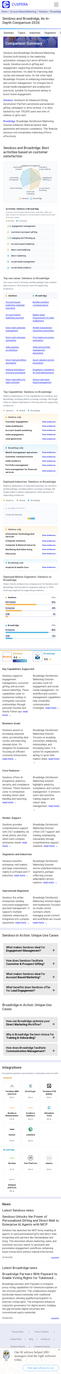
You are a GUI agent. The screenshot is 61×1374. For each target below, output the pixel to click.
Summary (9, 32)
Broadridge (9, 121)
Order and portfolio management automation (41, 350)
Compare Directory (42, 1346)
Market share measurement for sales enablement (43, 317)
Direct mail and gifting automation (16, 361)
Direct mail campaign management (15, 329)
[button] (56, 4)
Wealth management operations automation (43, 329)
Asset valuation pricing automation (43, 361)
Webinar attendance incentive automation (15, 371)
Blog (31, 1339)
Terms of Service (41, 1332)
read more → (52, 707)
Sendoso (43, 11)
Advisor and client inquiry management (42, 381)
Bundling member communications (41, 303)
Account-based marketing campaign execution (15, 305)
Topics (21, 32)
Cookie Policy (15, 1339)
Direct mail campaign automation (15, 339)
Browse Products (18, 1346)
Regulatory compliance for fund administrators (43, 371)
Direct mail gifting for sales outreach (15, 381)
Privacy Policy (17, 1332)
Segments (50, 32)
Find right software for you (41, 1368)
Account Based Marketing (23, 11)
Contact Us (45, 1339)
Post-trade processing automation (43, 339)
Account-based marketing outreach (15, 316)
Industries (34, 32)
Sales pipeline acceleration (12, 348)
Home (5, 11)
